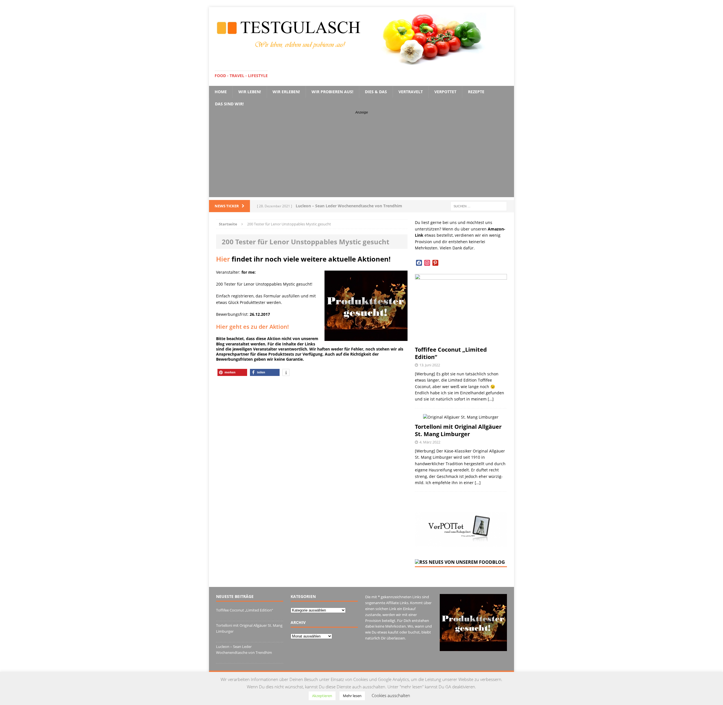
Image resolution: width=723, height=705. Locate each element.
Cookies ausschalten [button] (391, 695)
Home (221, 91)
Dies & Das (376, 91)
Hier (223, 259)
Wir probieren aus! (332, 91)
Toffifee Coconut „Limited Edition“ (451, 353)
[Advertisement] (361, 157)
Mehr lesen (352, 695)
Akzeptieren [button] (322, 695)
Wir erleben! (286, 91)
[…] (491, 399)
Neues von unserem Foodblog (467, 562)
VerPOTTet (445, 91)
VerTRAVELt (410, 91)
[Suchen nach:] (478, 205)
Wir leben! (249, 91)
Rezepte (476, 91)
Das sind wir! (229, 103)
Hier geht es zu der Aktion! (252, 326)
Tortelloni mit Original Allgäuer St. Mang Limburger (458, 430)
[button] (232, 372)
